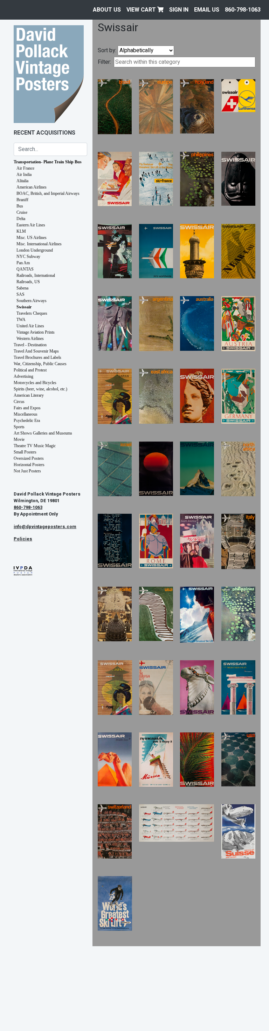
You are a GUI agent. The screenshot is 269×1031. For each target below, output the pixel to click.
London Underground (34, 250)
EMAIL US (206, 10)
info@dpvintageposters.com (45, 527)
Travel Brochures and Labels (37, 357)
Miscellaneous (25, 414)
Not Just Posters (27, 471)
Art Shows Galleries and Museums (43, 433)
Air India (24, 174)
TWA (21, 319)
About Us (107, 10)
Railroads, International (35, 275)
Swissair (24, 307)
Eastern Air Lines (30, 225)
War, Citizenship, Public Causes (40, 363)
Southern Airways (31, 300)
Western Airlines (30, 338)
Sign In (178, 10)
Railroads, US (28, 281)
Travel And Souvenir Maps (36, 351)
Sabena (22, 288)
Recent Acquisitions (44, 133)
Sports (19, 426)
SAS (20, 294)
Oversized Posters (29, 458)
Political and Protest (30, 370)
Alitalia (22, 180)
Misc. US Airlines (31, 237)
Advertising (23, 376)
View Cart (141, 10)
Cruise (21, 212)
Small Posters (25, 452)
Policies (23, 539)
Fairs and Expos (27, 407)
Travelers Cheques (31, 313)
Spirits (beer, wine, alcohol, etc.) (40, 389)
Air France (25, 168)
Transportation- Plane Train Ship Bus (48, 161)
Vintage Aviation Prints (35, 332)
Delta (20, 218)
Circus (19, 401)
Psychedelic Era (27, 420)
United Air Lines (30, 325)
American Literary (29, 395)
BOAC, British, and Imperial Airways (48, 193)
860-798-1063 (243, 10)
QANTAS (25, 269)
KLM (21, 231)
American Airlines (31, 187)
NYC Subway (28, 256)
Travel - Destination (30, 344)
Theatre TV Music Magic (35, 445)
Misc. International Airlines (39, 243)
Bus (19, 206)
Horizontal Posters (29, 464)
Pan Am (23, 262)
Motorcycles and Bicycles (35, 382)
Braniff (22, 199)
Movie (19, 439)
